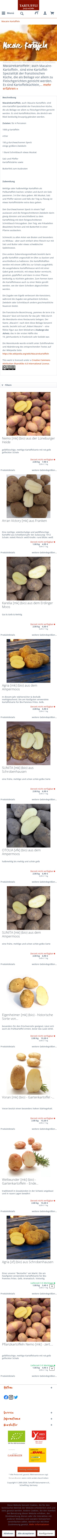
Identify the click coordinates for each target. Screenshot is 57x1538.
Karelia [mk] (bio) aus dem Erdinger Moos (27, 605)
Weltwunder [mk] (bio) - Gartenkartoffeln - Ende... (20, 1182)
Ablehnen (8, 1533)
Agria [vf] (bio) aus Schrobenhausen (27, 1262)
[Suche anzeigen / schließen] (22, 14)
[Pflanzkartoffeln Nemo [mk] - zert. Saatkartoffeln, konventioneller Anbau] (28, 1320)
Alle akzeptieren (26, 1533)
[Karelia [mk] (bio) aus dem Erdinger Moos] (28, 578)
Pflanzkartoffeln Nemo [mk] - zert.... (27, 1344)
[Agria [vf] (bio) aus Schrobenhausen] (28, 1237)
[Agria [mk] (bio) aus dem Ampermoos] (28, 661)
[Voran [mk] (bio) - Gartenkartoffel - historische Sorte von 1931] (28, 1073)
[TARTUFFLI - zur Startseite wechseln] (28, 5)
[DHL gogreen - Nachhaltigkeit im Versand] (39, 1455)
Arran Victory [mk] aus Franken (24, 521)
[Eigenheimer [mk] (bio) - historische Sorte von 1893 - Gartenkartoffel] (28, 990)
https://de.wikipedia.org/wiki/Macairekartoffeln (25, 353)
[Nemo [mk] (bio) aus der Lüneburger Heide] (28, 414)
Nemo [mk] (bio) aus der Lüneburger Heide (28, 440)
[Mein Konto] (45, 13)
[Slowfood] (39, 1437)
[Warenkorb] (52, 13)
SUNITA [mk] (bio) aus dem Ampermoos (21, 934)
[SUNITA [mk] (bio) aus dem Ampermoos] (28, 908)
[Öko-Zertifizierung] (18, 1437)
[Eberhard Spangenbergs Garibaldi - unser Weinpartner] (22, 1455)
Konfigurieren (46, 1533)
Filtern (8, 385)
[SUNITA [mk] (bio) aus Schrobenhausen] (28, 743)
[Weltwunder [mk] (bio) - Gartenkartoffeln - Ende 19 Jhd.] (28, 1155)
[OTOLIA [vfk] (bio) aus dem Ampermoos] (28, 826)
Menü (10, 13)
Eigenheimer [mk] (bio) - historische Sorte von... (27, 1017)
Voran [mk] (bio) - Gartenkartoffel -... (28, 1097)
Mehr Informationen (39, 1524)
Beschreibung (9, 97)
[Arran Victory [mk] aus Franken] (28, 496)
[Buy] (52, 1286)
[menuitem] (7, 13)
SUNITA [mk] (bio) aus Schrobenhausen (17, 770)
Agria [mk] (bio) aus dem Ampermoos (19, 687)
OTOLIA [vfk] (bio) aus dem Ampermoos (21, 852)
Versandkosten (15, 1478)
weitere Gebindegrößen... (44, 470)
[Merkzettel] (38, 13)
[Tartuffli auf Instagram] (11, 1401)
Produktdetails (8, 470)
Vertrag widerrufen (28, 1469)
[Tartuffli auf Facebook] (6, 1401)
